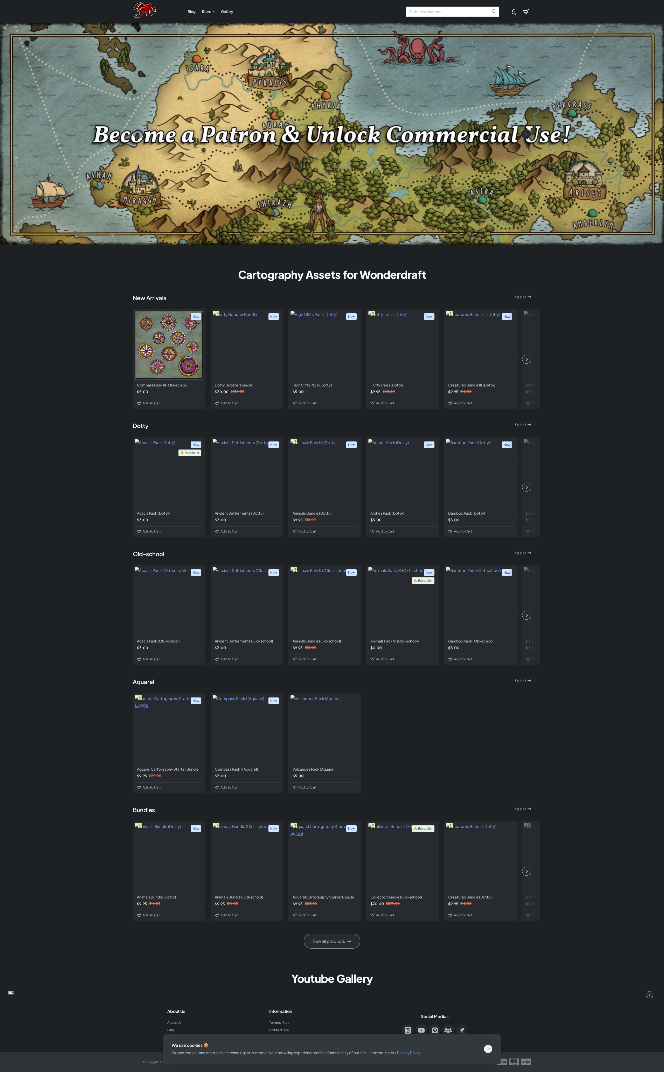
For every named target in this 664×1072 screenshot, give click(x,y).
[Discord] (448, 1030)
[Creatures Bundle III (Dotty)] (480, 345)
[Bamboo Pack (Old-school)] (480, 601)
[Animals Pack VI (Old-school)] (402, 601)
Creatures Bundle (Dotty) (470, 897)
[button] (149, 403)
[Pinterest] (434, 1030)
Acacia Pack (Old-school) (158, 641)
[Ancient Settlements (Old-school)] (247, 601)
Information (280, 1011)
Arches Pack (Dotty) (387, 513)
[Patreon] (461, 1030)
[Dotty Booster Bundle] (247, 345)
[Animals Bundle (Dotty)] (324, 473)
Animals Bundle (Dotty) (312, 513)
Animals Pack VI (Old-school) (394, 641)
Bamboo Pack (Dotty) (466, 513)
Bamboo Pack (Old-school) (471, 641)
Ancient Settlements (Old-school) (244, 641)
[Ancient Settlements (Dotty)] (247, 473)
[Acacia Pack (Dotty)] (169, 473)
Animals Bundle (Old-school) (317, 641)
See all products (329, 941)
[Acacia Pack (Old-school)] (169, 601)
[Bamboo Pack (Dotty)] (480, 473)
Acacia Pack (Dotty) (153, 513)
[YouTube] (421, 1030)
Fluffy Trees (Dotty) (386, 385)
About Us (176, 1011)
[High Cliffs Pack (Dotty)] (324, 345)
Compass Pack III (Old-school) (163, 385)
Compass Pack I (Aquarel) (236, 769)
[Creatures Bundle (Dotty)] (480, 857)
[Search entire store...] (494, 12)
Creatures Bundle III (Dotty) (471, 385)
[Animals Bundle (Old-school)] (324, 601)
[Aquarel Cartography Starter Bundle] (169, 729)
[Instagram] (407, 1030)
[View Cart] (526, 11)
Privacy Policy (408, 1052)
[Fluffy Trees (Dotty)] (402, 345)
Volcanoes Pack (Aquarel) (314, 769)
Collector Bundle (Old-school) (396, 897)
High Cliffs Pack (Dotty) (312, 385)
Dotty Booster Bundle (233, 385)
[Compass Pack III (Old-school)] (169, 345)
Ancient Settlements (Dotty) (239, 513)
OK (488, 1049)
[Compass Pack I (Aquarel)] (247, 729)
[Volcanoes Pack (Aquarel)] (324, 729)
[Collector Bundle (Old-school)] (402, 857)
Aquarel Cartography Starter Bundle (168, 769)
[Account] (514, 12)
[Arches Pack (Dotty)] (402, 473)
